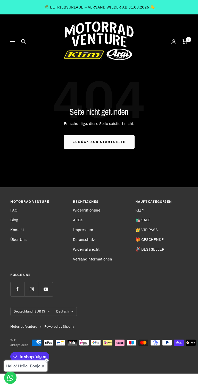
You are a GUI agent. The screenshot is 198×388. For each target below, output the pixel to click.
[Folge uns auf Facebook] (17, 289)
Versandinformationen (92, 259)
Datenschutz (84, 239)
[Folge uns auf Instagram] (31, 289)
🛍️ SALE (143, 219)
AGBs (77, 219)
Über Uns (18, 239)
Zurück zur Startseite (99, 142)
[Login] (173, 41)
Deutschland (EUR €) (29, 311)
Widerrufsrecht (86, 249)
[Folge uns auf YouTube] (46, 289)
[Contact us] (10, 378)
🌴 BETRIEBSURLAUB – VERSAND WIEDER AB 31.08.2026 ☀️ (99, 7)
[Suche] (23, 41)
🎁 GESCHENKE (149, 239)
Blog (14, 219)
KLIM (140, 210)
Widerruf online (86, 210)
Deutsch (62, 311)
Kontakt (17, 229)
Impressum (83, 229)
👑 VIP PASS (146, 229)
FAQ (14, 210)
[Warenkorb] (185, 41)
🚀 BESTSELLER (149, 249)
